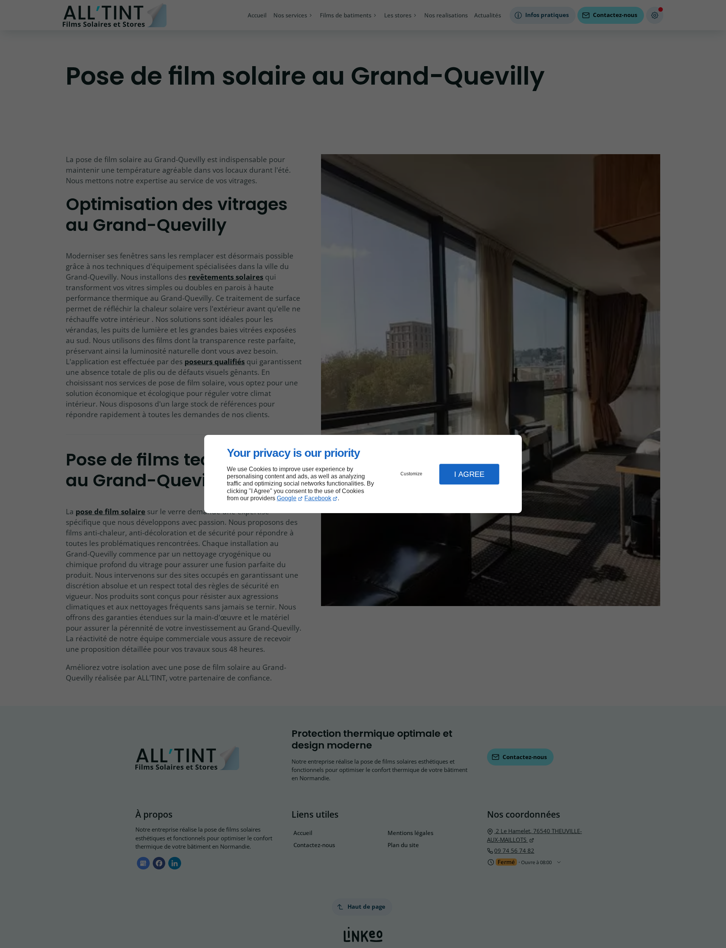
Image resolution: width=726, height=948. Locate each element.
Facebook (317, 498)
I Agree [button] (469, 474)
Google (286, 498)
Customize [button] (411, 473)
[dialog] (363, 474)
